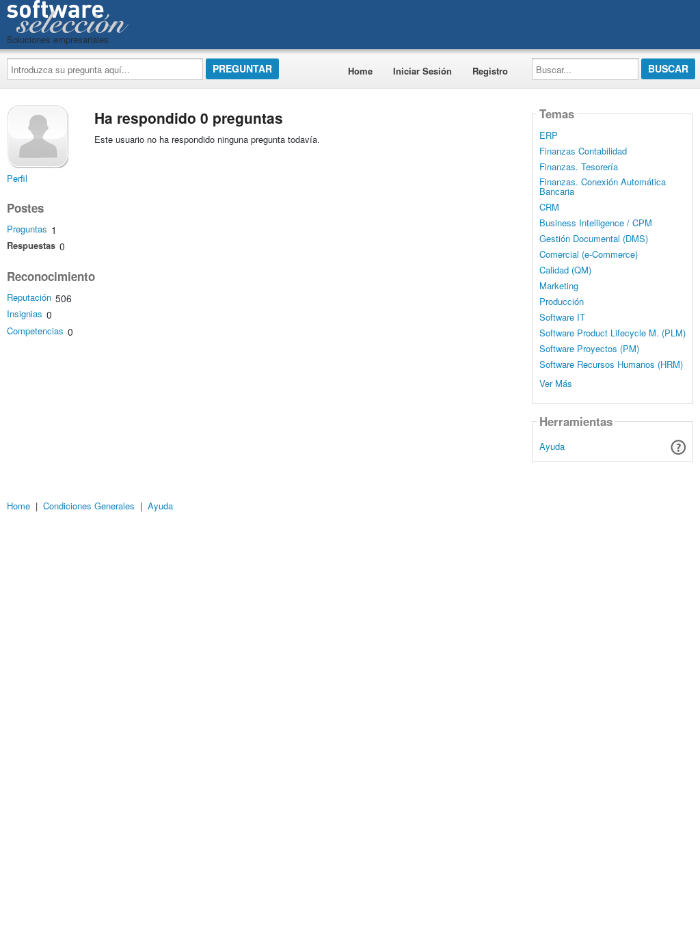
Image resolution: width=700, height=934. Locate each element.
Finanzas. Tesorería (578, 167)
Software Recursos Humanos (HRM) (611, 364)
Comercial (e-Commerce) (588, 254)
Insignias (24, 313)
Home (360, 70)
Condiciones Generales (89, 505)
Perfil (17, 178)
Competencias (35, 330)
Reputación (29, 297)
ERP (548, 135)
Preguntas (27, 228)
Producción (561, 301)
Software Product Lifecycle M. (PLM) (612, 333)
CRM (549, 207)
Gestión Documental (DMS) (593, 238)
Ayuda (552, 446)
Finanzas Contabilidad (583, 151)
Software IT (562, 317)
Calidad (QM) (565, 270)
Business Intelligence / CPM (595, 223)
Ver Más (555, 382)
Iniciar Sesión (422, 70)
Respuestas (31, 245)
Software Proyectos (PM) (589, 348)
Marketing (558, 286)
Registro (490, 70)
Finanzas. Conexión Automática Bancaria (602, 186)
